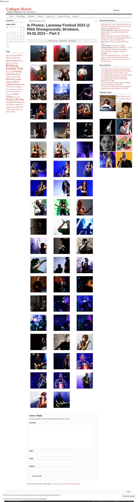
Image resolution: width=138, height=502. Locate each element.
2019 (16, 58)
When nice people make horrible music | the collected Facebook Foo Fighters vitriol (115, 32)
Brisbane (12, 65)
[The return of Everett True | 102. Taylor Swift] (108, 160)
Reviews (40, 16)
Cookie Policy (42, 499)
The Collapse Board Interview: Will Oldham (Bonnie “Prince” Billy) (114, 80)
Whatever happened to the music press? (21, 12)
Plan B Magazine (17, 87)
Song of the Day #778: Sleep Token (114, 43)
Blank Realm (9, 63)
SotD (11, 104)
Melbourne (9, 82)
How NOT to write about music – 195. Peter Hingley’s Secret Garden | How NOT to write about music (114, 57)
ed (96, 21)
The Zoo (12, 109)
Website (32, 466)
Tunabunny (19, 109)
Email (127, 9)
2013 (7, 55)
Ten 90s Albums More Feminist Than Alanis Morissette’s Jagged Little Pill (115, 27)
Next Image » (72, 41)
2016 (20, 55)
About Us (76, 16)
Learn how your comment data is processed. (66, 484)
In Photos (17, 71)
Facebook (124, 9)
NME (22, 84)
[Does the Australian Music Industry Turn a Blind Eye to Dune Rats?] (108, 127)
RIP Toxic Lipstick (119, 46)
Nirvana (17, 84)
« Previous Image (53, 41)
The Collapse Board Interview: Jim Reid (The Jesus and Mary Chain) (116, 39)
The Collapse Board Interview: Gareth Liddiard (115, 69)
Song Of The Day (64, 16)
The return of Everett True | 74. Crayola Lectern (115, 60)
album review (12, 60)
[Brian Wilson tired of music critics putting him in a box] (124, 98)
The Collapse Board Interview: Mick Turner (114, 73)
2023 (19, 58)
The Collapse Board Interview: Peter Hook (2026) (116, 71)
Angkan (103, 51)
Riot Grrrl (15, 91)
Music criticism (12, 83)
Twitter (121, 9)
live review (17, 79)
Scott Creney (12, 95)
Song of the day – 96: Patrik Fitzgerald (113, 52)
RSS (130, 9)
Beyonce (21, 60)
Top (128, 492)
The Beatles (16, 105)
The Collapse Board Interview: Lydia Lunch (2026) (116, 75)
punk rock (19, 89)
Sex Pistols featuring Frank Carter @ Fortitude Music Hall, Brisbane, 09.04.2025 (115, 83)
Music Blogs (21, 16)
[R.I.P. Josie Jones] (108, 143)
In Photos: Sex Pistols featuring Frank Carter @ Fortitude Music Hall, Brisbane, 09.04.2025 (116, 87)
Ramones (9, 91)
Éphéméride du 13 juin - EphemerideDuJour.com (116, 24)
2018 (12, 58)
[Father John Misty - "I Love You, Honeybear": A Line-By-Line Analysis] (124, 143)
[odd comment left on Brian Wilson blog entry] (108, 103)
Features (31, 16)
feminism (8, 72)
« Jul (7, 47)
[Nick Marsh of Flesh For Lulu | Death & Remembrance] (124, 110)
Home (11, 16)
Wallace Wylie (10, 112)
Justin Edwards (12, 74)
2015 (16, 55)
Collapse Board (18, 9)
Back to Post (63, 41)
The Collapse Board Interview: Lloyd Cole (114, 77)
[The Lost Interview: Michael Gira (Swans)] (124, 160)
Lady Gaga (13, 77)
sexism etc (16, 97)
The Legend (16, 107)
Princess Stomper (11, 89)
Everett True (50, 16)
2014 (11, 55)
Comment (32, 423)
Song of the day (15, 99)
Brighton (16, 63)
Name (31, 451)
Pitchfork (9, 87)
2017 (8, 58)
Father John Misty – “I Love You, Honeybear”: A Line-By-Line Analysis (116, 48)
